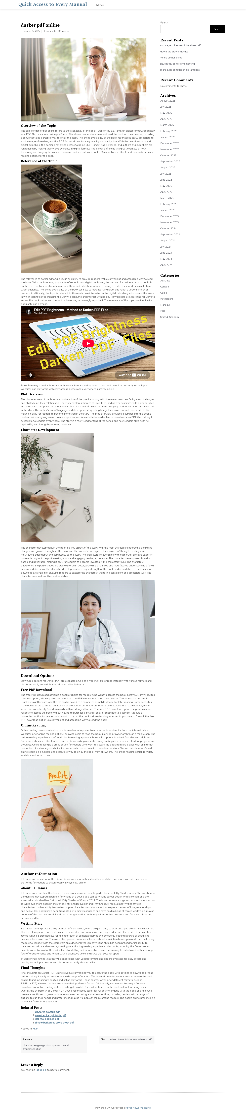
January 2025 (167, 210)
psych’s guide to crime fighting (177, 63)
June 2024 (166, 252)
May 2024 (166, 259)
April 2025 (166, 192)
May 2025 (166, 186)
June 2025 (166, 179)
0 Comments (50, 31)
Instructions (166, 299)
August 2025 (167, 167)
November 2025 (169, 149)
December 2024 (169, 216)
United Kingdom (169, 317)
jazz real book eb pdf (47, 1019)
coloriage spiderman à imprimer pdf (180, 45)
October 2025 (168, 155)
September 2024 (170, 234)
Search (164, 22)
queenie (65, 31)
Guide (163, 292)
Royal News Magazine (138, 1107)
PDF (35, 1028)
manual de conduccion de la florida (180, 69)
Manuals (165, 305)
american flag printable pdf (50, 1015)
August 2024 (167, 240)
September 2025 (170, 161)
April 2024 (166, 265)
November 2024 (169, 222)
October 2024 (168, 228)
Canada (164, 286)
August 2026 (167, 100)
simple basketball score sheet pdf (54, 1022)
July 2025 (165, 173)
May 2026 (166, 113)
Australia (165, 280)
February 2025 (168, 204)
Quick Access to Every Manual (52, 4)
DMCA (100, 5)
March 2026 (167, 125)
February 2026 (168, 131)
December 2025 (169, 143)
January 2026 (167, 137)
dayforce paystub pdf (47, 1012)
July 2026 (165, 106)
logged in (41, 1070)
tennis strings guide (171, 57)
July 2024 (165, 246)
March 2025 (167, 198)
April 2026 (166, 119)
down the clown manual (174, 51)
